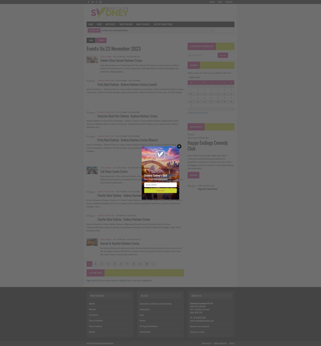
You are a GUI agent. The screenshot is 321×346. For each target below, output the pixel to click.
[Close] (179, 146)
